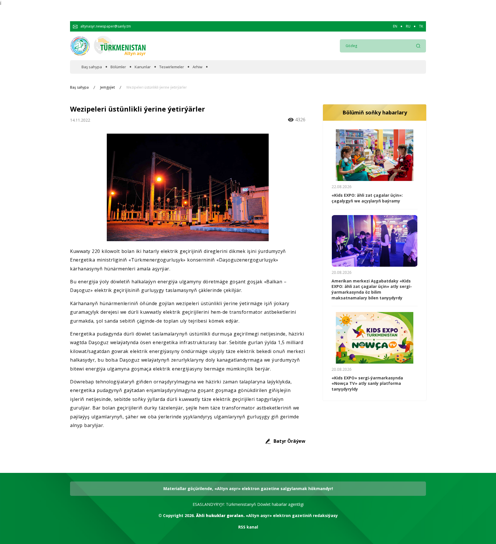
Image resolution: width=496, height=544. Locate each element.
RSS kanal (248, 527)
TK (421, 26)
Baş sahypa (92, 67)
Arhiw (197, 67)
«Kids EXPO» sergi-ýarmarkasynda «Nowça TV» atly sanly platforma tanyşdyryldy (367, 383)
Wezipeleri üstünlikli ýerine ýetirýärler (156, 87)
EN (395, 26)
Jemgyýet (107, 87)
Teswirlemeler (171, 67)
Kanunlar (143, 67)
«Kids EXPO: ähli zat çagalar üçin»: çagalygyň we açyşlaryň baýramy (367, 198)
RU (408, 26)
